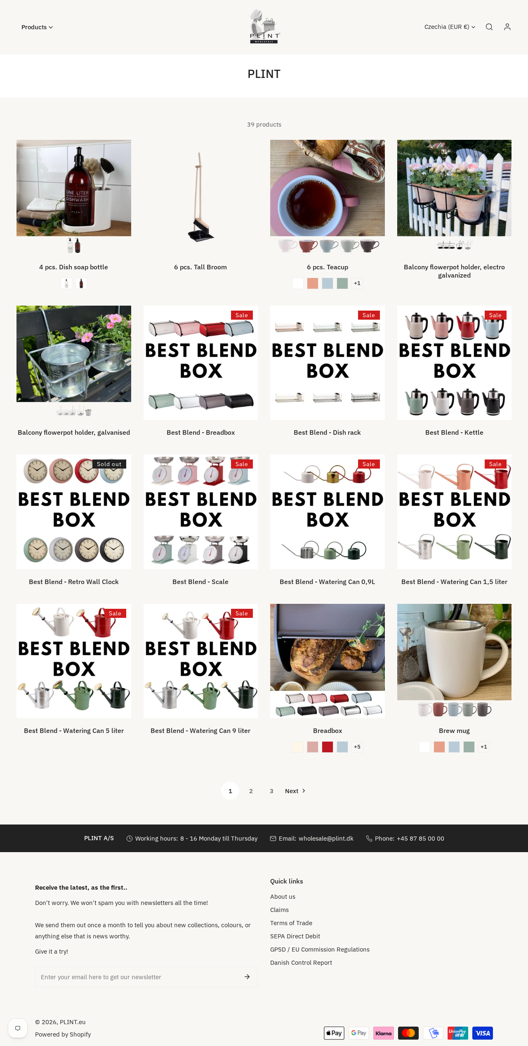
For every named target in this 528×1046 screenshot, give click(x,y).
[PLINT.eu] (264, 26)
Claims (279, 910)
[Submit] (247, 977)
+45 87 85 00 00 (420, 838)
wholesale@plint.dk (326, 838)
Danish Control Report (301, 962)
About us (282, 896)
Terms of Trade (291, 923)
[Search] (489, 27)
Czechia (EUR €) (446, 27)
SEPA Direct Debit (295, 936)
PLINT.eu (73, 1022)
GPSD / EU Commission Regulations (320, 949)
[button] (37, 27)
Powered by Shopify (63, 1034)
